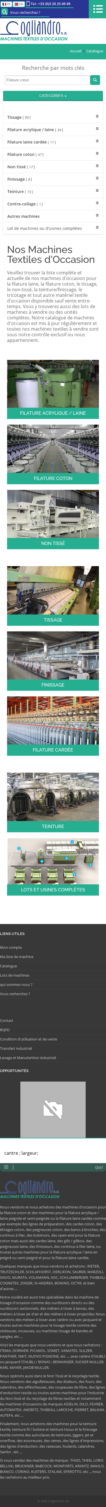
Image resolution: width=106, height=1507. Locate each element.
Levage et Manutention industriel (28, 1057)
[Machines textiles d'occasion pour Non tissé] (53, 519)
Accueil (75, 50)
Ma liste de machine (16, 956)
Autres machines (23, 216)
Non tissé (21, 166)
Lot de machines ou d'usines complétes (44, 228)
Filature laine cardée (31, 142)
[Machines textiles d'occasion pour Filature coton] (53, 453)
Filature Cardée (53, 750)
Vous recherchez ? (25, 12)
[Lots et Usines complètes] (53, 866)
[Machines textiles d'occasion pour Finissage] (53, 660)
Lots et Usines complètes (53, 889)
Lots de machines (14, 975)
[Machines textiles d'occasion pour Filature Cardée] (53, 725)
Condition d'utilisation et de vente (28, 1039)
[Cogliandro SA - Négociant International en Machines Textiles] (35, 31)
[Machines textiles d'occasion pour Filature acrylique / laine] (53, 388)
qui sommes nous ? (16, 984)
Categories (51, 96)
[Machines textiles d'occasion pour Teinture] (53, 802)
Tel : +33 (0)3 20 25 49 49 (50, 3)
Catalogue (94, 50)
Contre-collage (25, 204)
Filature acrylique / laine (35, 129)
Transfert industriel (16, 1048)
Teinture (20, 191)
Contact (6, 1020)
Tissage (19, 117)
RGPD (5, 1029)
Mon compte (11, 947)
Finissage (19, 179)
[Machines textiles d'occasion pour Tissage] (53, 595)
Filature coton (25, 154)
